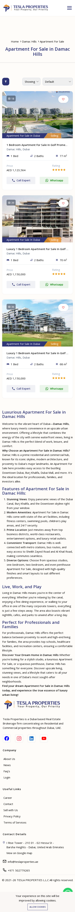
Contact (8, 804)
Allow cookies (37, 906)
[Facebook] (7, 738)
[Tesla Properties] (27, 8)
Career (7, 798)
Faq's (6, 771)
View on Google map (19, 853)
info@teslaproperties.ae (23, 861)
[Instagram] (19, 738)
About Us (9, 759)
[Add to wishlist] (63, 99)
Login (6, 777)
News (7, 765)
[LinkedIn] (31, 738)
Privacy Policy (12, 816)
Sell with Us (10, 810)
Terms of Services (14, 822)
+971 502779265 (19, 870)
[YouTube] (44, 738)
